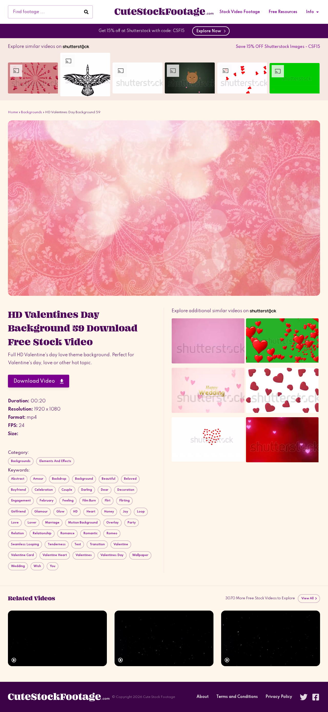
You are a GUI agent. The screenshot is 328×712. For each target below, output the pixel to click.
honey (109, 511)
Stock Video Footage (240, 12)
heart (90, 511)
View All (308, 598)
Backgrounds (31, 112)
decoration (125, 489)
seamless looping (25, 544)
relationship (42, 533)
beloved (130, 478)
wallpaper (140, 555)
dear (104, 489)
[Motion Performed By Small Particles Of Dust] (57, 638)
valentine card (22, 555)
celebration (44, 489)
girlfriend (18, 511)
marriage (52, 522)
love (15, 522)
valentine (121, 544)
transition (97, 544)
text (77, 544)
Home (13, 112)
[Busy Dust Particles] (270, 638)
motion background (83, 522)
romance (67, 533)
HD (75, 511)
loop (141, 511)
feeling (68, 500)
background (84, 478)
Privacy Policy (278, 697)
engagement (21, 500)
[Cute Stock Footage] (164, 11)
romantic (90, 533)
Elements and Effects (55, 461)
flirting (124, 500)
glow (60, 511)
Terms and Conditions (237, 697)
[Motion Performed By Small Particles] (164, 638)
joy (125, 511)
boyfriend (18, 489)
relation (17, 533)
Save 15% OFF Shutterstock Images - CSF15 (278, 47)
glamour (41, 511)
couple (66, 489)
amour (38, 478)
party (131, 522)
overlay (112, 522)
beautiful (108, 478)
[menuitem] (240, 12)
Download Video (37, 381)
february (46, 500)
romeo (111, 533)
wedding (18, 566)
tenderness (57, 544)
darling (86, 489)
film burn (89, 500)
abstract (17, 478)
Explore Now (209, 31)
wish (37, 566)
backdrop (59, 478)
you (52, 566)
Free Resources (283, 12)
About (203, 697)
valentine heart (55, 555)
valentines (84, 555)
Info (310, 12)
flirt (107, 500)
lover (31, 522)
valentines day (112, 555)
